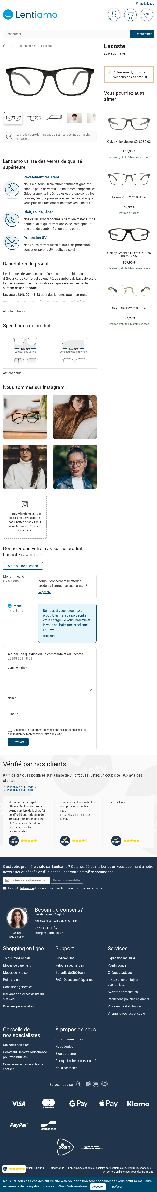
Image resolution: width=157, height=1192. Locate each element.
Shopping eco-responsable (126, 1013)
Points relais (11, 979)
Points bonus (117, 965)
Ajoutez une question (23, 566)
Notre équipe (64, 1046)
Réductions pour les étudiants (128, 999)
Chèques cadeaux (120, 972)
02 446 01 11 (44, 928)
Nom (12, 698)
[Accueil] (4, 45)
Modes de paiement (17, 965)
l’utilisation (27, 888)
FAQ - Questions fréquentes (74, 979)
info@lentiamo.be (47, 933)
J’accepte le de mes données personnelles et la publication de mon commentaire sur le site (47, 732)
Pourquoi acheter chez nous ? (75, 1060)
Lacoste (46, 46)
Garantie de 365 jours (70, 972)
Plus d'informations (73, 1186)
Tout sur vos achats (16, 958)
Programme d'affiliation (124, 1006)
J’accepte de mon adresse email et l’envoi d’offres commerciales (54, 888)
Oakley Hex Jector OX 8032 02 (129, 142)
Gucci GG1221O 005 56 (129, 308)
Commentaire (17, 667)
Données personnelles (18, 1006)
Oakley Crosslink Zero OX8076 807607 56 (129, 254)
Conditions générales (17, 987)
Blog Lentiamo (65, 1053)
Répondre (44, 592)
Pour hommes (27, 46)
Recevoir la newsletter (67, 880)
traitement (36, 730)
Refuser (117, 1187)
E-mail (13, 714)
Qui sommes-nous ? (69, 1039)
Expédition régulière (121, 958)
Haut (39, 1167)
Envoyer (18, 742)
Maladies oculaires (16, 1045)
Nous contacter (66, 1068)
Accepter (98, 1187)
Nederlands (147, 3)
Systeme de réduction (123, 992)
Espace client (64, 958)
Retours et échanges (69, 965)
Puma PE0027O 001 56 (129, 197)
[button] (13, 118)
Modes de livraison (16, 972)
